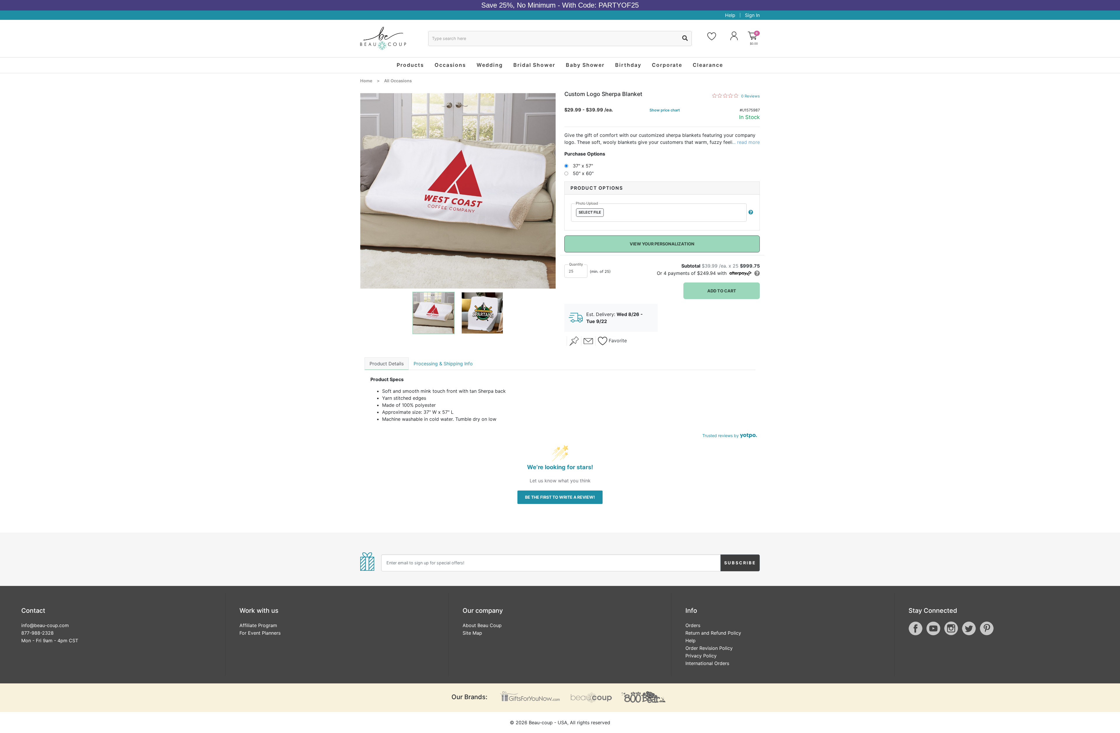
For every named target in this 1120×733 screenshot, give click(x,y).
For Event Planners (260, 633)
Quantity (576, 264)
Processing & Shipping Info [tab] (443, 363)
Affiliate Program (258, 625)
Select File (590, 212)
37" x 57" (583, 166)
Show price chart (665, 110)
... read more (746, 142)
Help (730, 15)
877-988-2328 (37, 633)
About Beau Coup (482, 625)
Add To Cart (721, 290)
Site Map (472, 633)
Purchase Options (584, 154)
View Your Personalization (662, 243)
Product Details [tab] (387, 363)
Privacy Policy (701, 656)
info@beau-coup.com (45, 625)
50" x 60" (583, 173)
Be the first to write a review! (560, 497)
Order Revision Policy (709, 648)
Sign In (752, 15)
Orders (692, 625)
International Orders (707, 663)
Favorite (617, 341)
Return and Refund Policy (713, 633)
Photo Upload (587, 203)
